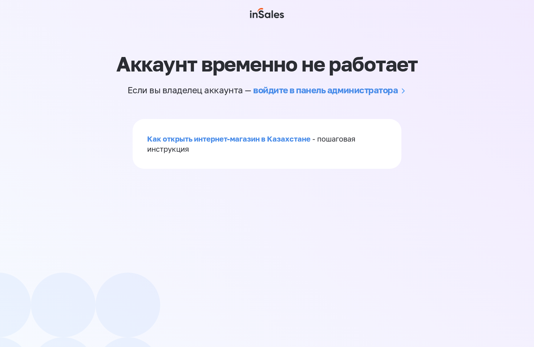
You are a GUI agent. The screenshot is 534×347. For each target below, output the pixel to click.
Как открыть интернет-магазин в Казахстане (229, 138)
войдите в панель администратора (325, 90)
